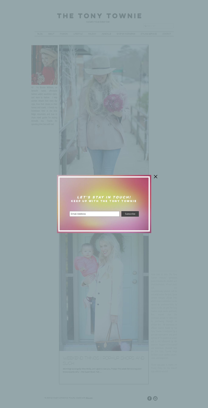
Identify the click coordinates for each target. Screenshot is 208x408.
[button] (155, 176)
